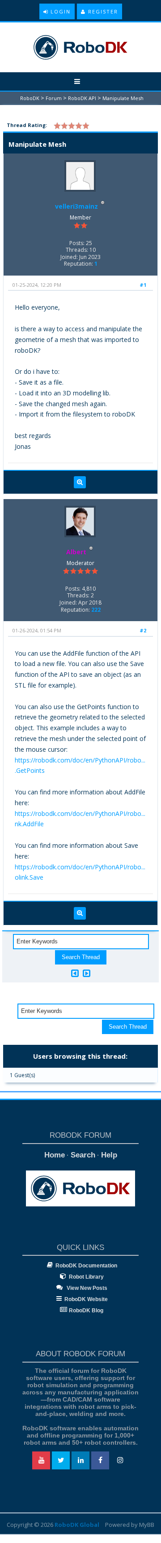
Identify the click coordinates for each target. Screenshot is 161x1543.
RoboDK (29, 98)
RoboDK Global (77, 1525)
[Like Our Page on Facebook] (100, 1460)
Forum (54, 98)
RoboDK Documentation (86, 1265)
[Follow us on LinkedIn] (80, 1460)
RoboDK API (82, 98)
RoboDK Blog (86, 1310)
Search (83, 1155)
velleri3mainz (76, 206)
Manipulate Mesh (123, 98)
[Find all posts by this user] (80, 482)
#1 (143, 284)
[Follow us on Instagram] (120, 1460)
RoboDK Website (86, 1299)
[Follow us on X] (61, 1460)
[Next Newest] (86, 973)
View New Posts (86, 1288)
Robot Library (86, 1277)
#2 (143, 630)
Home (54, 1155)
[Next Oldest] (75, 973)
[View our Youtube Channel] (41, 1460)
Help (109, 1155)
